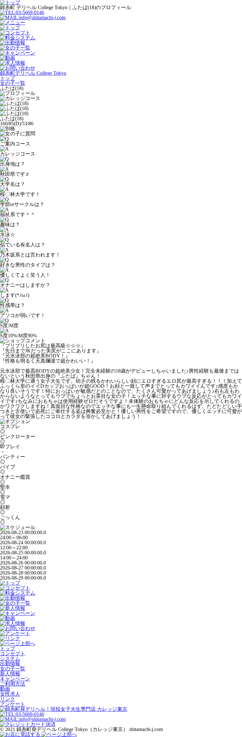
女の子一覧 (12, 668)
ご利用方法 (12, 684)
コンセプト (12, 653)
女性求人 (10, 694)
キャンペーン (15, 678)
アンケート (12, 704)
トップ (7, 648)
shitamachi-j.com (146, 729)
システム (10, 658)
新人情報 (10, 673)
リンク (7, 699)
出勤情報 (10, 663)
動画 (5, 689)
